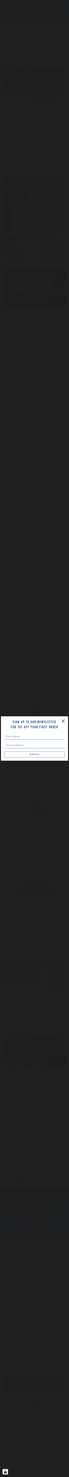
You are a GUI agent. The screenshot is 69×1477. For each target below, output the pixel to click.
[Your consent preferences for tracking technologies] (5, 1471)
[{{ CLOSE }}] (63, 721)
